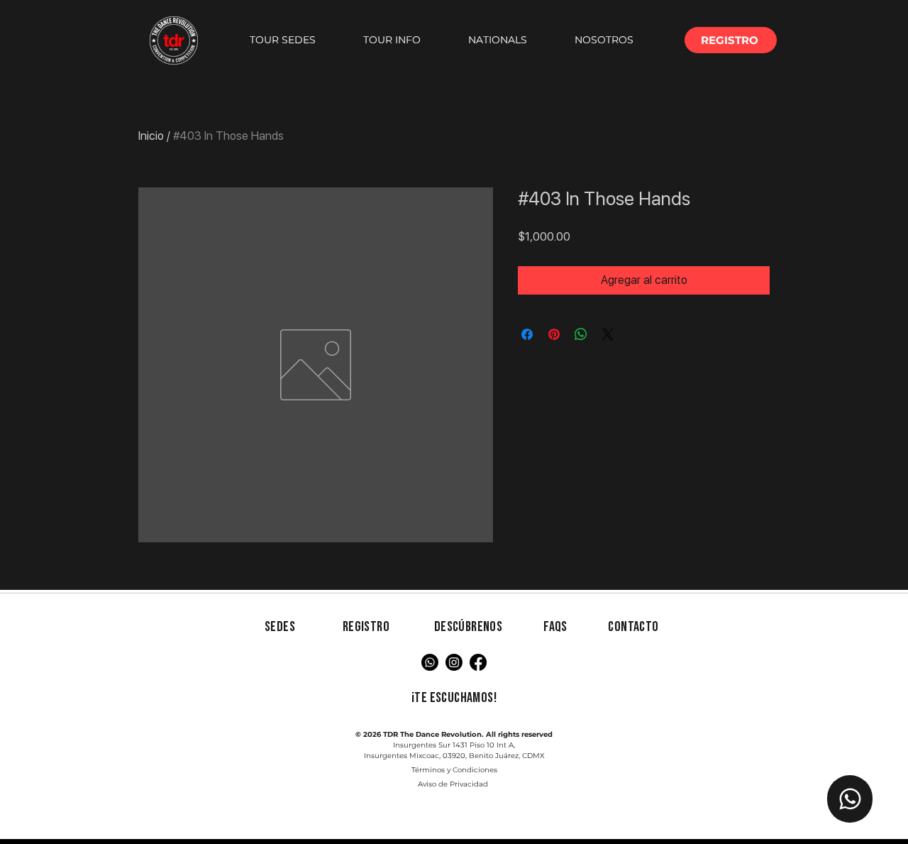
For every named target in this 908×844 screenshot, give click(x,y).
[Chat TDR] (850, 799)
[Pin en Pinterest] (554, 334)
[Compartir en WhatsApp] (580, 334)
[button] (282, 40)
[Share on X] (607, 334)
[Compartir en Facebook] (527, 334)
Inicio (151, 136)
